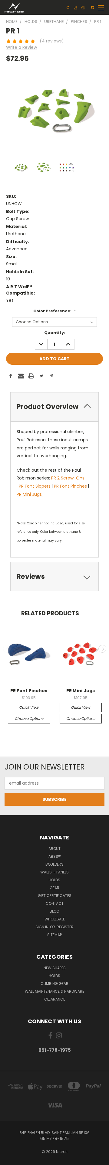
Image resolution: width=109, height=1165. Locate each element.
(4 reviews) (52, 41)
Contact (55, 903)
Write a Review (21, 47)
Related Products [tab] (50, 613)
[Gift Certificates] (83, 8)
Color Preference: (54, 311)
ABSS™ (54, 856)
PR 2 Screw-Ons (67, 478)
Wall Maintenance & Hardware (54, 991)
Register (65, 926)
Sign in (42, 926)
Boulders (54, 864)
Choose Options (29, 718)
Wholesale (55, 919)
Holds (54, 879)
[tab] (54, 406)
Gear (54, 887)
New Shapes (55, 967)
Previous (7, 649)
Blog (54, 911)
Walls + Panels (54, 872)
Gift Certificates (54, 895)
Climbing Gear (54, 983)
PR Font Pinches (70, 486)
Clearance (54, 999)
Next (102, 649)
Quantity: (54, 333)
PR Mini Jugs (30, 494)
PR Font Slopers (35, 486)
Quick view (28, 707)
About (54, 848)
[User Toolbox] (75, 8)
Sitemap (54, 934)
